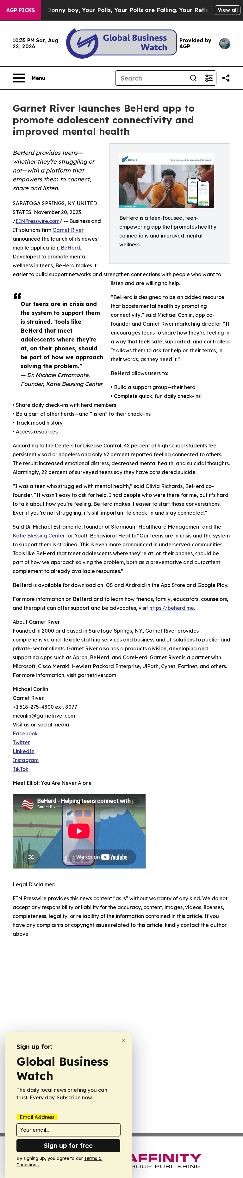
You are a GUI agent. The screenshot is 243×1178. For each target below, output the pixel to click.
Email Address (37, 1117)
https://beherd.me (171, 608)
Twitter (21, 742)
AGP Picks (20, 10)
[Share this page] (225, 78)
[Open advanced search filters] (208, 78)
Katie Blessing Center (39, 535)
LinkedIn (23, 751)
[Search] (193, 78)
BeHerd (70, 247)
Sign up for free (68, 1145)
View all (228, 10)
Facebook (25, 733)
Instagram (26, 760)
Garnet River (68, 230)
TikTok (20, 769)
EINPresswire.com (37, 221)
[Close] (124, 1040)
